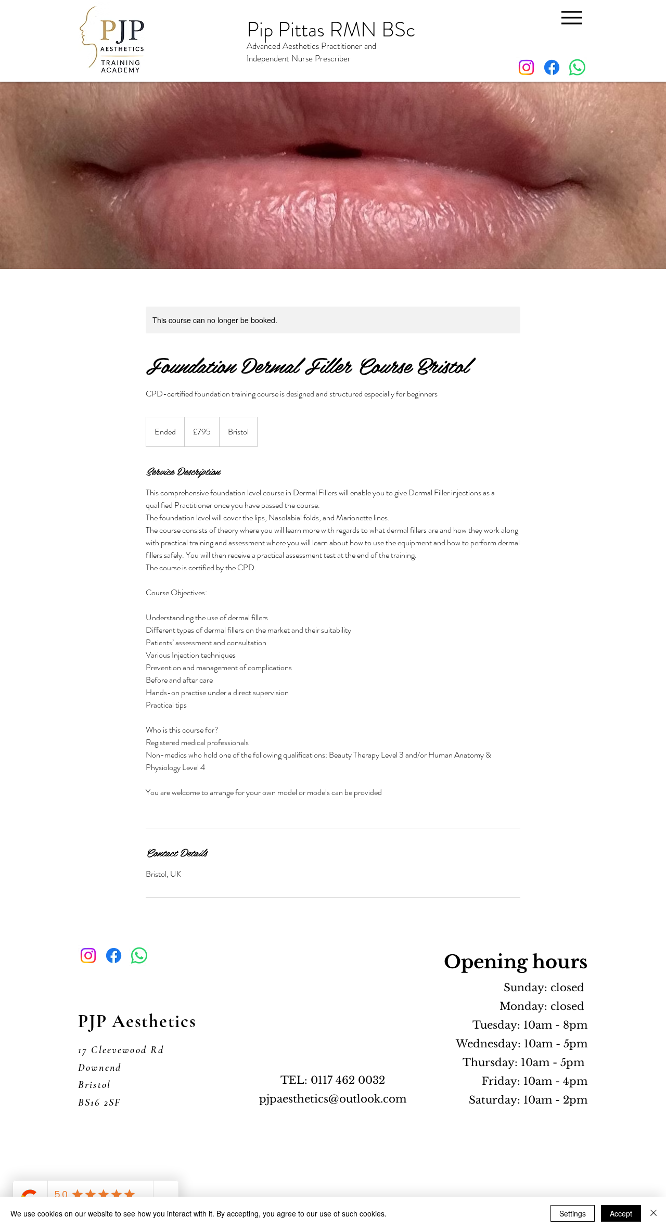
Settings (572, 1213)
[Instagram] (526, 67)
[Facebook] (552, 67)
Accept (621, 1213)
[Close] (653, 1213)
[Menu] (571, 17)
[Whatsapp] (577, 67)
